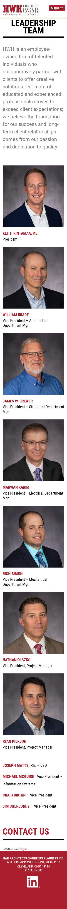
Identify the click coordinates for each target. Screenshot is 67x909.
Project (23, 849)
